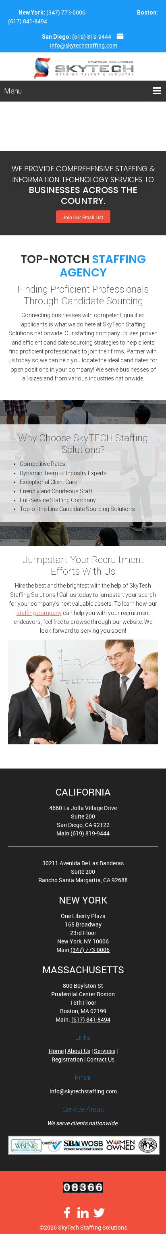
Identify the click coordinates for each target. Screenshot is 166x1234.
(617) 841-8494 (90, 1019)
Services (104, 1051)
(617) (15, 21)
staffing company (39, 613)
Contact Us (100, 1059)
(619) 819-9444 (91, 36)
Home (56, 1051)
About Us (78, 1051)
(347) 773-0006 (65, 12)
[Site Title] (84, 66)
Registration (67, 1059)
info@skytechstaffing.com (83, 45)
